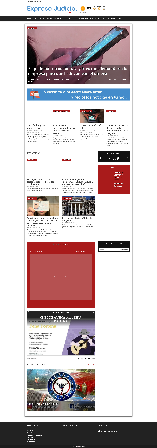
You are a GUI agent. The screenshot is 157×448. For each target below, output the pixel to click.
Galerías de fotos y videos (61, 313)
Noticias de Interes (97, 18)
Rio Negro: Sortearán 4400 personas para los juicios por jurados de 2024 (40, 182)
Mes (77, 251)
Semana (82, 251)
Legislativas (71, 18)
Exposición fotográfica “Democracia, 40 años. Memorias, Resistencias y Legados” (78, 182)
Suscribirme (111, 18)
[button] (28, 312)
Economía (82, 18)
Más (120, 18)
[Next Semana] (90, 251)
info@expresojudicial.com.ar (107, 431)
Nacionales (58, 18)
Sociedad (46, 18)
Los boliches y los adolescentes (36, 126)
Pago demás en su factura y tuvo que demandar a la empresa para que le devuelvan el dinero (77, 71)
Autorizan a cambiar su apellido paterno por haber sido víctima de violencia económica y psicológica (42, 222)
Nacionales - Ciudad (61, 111)
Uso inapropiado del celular (90, 126)
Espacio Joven (86, 111)
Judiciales (37, 18)
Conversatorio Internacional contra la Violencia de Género (64, 129)
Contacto (30, 431)
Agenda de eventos (61, 244)
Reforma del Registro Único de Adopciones (77, 219)
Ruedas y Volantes (36, 365)
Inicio (28, 18)
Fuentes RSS (31, 437)
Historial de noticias (34, 433)
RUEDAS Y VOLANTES (43, 404)
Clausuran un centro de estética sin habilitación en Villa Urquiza (117, 129)
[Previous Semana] (87, 251)
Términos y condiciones (35, 435)
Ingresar (31, 441)
